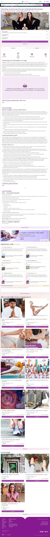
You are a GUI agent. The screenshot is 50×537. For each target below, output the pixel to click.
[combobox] (19, 5)
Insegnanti (4, 522)
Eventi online (4, 521)
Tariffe (10, 520)
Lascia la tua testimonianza (25, 293)
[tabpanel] (25, 138)
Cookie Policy (4, 531)
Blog (3, 527)
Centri (3, 524)
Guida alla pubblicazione (13, 524)
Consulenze (11, 526)
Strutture (3, 525)
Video (3, 102)
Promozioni (11, 521)
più (2, 251)
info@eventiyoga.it (44, 521)
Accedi (47, 1)
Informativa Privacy (5, 530)
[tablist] (25, 48)
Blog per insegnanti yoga (13, 525)
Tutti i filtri (39, 4)
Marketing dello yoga (12, 519)
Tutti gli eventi (25, 514)
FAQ (9, 522)
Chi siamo (3, 519)
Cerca (46, 4)
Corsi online (4, 526)
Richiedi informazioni (25, 41)
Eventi (3, 520)
